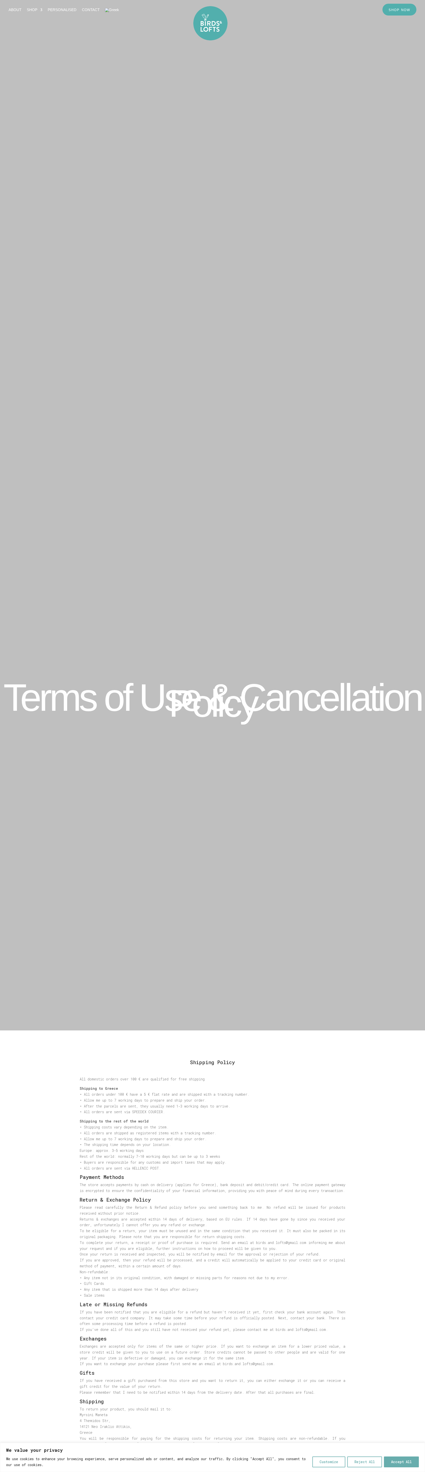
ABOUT (15, 10)
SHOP (32, 10)
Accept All (401, 1461)
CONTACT (91, 10)
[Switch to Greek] (112, 11)
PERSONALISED (62, 10)
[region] (212, 1457)
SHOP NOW (399, 10)
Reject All (364, 1461)
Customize (328, 1461)
